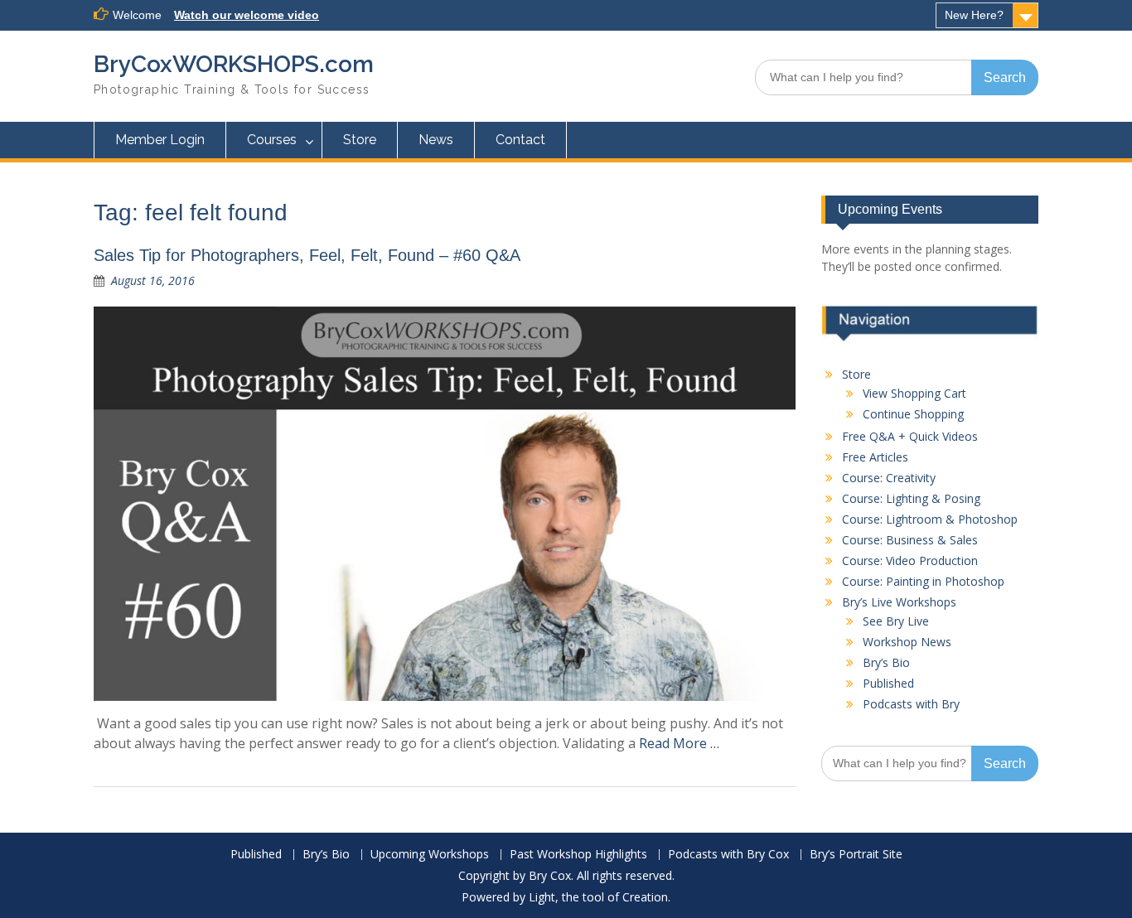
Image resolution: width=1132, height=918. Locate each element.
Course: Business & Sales (910, 540)
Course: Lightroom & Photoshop (930, 519)
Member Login (160, 139)
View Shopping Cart (914, 393)
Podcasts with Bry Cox (728, 854)
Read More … (679, 743)
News (435, 139)
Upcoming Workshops (429, 854)
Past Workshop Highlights (578, 854)
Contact (520, 139)
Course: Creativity (889, 478)
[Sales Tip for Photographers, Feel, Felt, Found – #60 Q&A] (445, 504)
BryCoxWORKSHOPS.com (234, 64)
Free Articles (875, 457)
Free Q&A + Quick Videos (910, 436)
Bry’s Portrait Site (856, 854)
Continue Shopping (913, 414)
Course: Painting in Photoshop (923, 581)
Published (888, 683)
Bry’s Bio (886, 662)
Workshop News (907, 642)
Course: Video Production (910, 560)
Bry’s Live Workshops (899, 602)
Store (359, 139)
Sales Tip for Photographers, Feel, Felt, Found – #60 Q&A (307, 255)
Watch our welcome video (246, 15)
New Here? (974, 15)
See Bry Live (896, 621)
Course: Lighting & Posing (911, 498)
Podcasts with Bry (911, 704)
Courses (272, 139)
